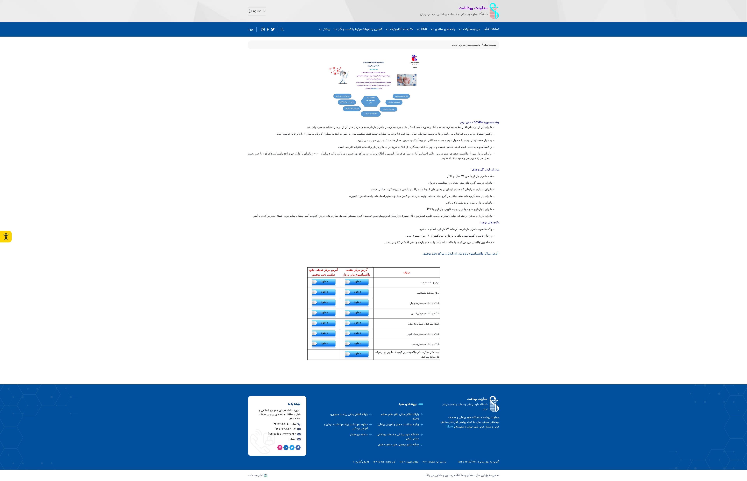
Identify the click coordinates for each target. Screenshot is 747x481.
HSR (424, 29)
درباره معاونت (471, 29)
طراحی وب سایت (255, 475)
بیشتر (326, 29)
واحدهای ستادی (445, 29)
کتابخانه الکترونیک (401, 29)
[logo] (470, 404)
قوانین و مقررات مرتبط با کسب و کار (360, 29)
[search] (282, 29)
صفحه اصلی (491, 28)
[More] (449, 427)
